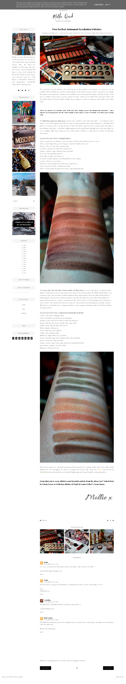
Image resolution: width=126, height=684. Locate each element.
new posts (45, 668)
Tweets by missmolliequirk (20, 292)
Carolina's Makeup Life (47, 609)
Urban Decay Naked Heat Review (102, 33)
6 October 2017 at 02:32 (51, 564)
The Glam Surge (50, 629)
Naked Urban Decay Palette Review (80, 33)
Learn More (98, 5)
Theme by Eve (120, 677)
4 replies (44, 520)
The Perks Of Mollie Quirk (14, 677)
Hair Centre (48, 618)
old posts (108, 668)
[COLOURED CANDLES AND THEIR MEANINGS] (23, 123)
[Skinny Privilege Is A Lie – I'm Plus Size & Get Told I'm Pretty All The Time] (23, 195)
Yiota (46, 580)
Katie (46, 562)
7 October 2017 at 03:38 (51, 619)
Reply (41, 574)
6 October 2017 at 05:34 (51, 582)
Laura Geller (63, 33)
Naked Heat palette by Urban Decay (54, 121)
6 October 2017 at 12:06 (51, 602)
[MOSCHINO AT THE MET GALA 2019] (23, 147)
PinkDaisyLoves (45, 591)
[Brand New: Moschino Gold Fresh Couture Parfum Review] (23, 171)
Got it (107, 5)
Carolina (47, 600)
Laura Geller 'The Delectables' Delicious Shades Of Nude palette (63, 290)
